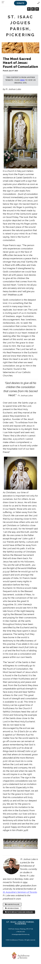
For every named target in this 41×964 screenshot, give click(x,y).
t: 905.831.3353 (20, 932)
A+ (29, 9)
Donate (20, 3)
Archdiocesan (13, 908)
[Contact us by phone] (38, 3)
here (22, 80)
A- (33, 9)
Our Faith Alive (13, 904)
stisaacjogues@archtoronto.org (20, 934)
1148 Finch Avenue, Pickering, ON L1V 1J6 (20, 929)
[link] (20, 892)
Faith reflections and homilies (20, 912)
